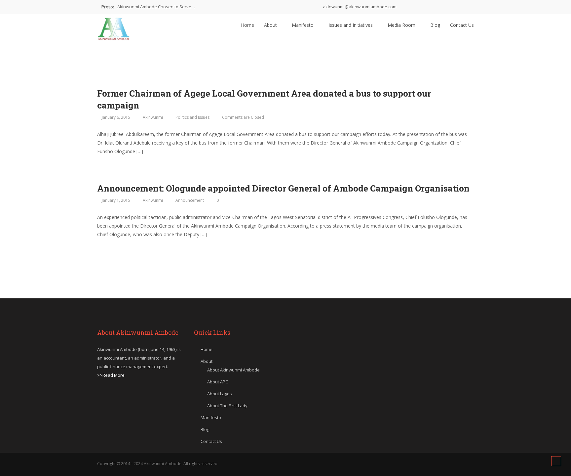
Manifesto (303, 25)
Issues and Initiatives (351, 25)
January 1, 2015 (116, 200)
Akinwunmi (153, 117)
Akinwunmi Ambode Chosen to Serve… (156, 7)
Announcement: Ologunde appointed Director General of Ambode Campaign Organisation (283, 188)
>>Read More (111, 375)
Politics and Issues (192, 117)
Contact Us (462, 25)
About (271, 25)
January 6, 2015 (116, 117)
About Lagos (219, 394)
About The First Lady (227, 406)
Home (247, 25)
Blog (435, 25)
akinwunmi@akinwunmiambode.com (359, 7)
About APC (217, 382)
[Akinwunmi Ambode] (113, 27)
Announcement (189, 200)
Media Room (402, 25)
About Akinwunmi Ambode (233, 370)
